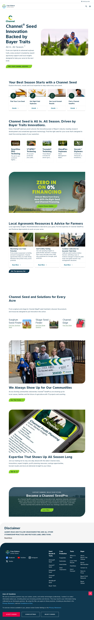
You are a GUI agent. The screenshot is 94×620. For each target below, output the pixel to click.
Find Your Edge (67, 325)
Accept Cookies (11, 614)
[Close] (90, 593)
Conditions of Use (26, 603)
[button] (8, 552)
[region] (47, 605)
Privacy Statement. (55, 607)
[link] (20, 324)
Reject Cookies (50, 614)
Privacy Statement (8, 603)
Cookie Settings (30, 614)
